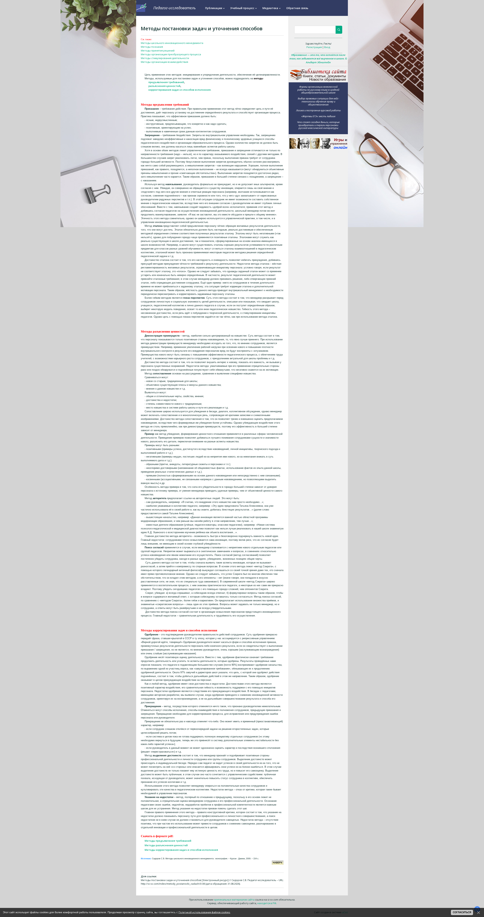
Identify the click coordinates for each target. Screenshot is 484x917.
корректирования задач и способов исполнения (179, 89)
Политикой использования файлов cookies (204, 912)
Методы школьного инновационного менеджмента (172, 43)
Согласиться (462, 912)
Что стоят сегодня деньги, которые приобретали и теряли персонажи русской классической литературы (318, 125)
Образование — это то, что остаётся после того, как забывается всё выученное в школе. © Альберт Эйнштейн (318, 58)
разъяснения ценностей (164, 86)
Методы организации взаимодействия (164, 62)
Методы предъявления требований (168, 840)
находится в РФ (266, 903)
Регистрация (314, 47)
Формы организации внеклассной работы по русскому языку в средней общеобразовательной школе (318, 89)
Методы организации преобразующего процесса (171, 54)
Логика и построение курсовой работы (318, 110)
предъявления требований (166, 82)
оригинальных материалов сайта (234, 899)
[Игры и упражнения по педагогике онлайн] (318, 148)
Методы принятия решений (158, 50)
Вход (327, 47)
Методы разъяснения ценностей (166, 845)
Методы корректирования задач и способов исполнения (181, 850)
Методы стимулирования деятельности (165, 58)
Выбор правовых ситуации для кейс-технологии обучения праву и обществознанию (318, 101)
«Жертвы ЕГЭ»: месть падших (318, 116)
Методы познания (152, 46)
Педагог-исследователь (174, 7)
